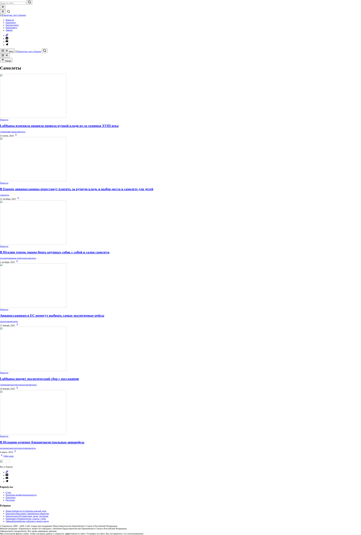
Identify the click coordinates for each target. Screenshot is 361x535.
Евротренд (11, 22)
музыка (12, 132)
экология (4, 321)
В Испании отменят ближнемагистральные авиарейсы (42, 442)
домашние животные (17, 258)
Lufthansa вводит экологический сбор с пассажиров (39, 379)
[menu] (5, 55)
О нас (8, 492)
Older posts (8, 456)
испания (4, 448)
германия (4, 132)
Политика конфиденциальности (21, 495)
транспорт (14, 385)
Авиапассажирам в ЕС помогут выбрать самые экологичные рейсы (52, 315)
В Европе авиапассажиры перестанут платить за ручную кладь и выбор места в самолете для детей (76, 189)
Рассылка (10, 500)
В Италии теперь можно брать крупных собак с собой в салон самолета (54, 252)
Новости (10, 20)
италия (3, 258)
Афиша (9, 30)
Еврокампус (11, 27)
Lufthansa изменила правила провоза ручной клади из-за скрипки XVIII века (59, 126)
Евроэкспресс (12, 25)
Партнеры (10, 497)
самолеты (20, 132)
